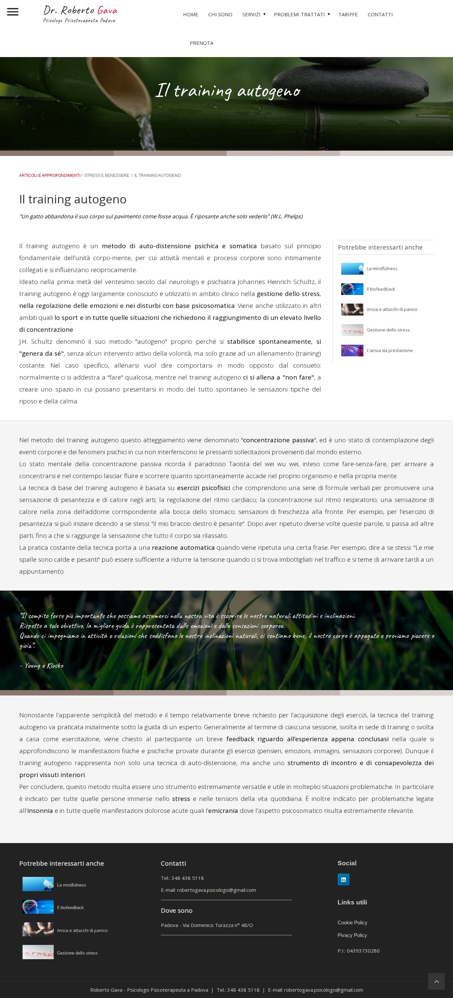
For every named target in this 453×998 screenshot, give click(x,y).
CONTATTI (380, 14)
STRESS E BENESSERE (106, 175)
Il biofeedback (381, 289)
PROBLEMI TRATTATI (299, 14)
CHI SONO (220, 14)
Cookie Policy (352, 922)
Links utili (352, 902)
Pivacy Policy (352, 935)
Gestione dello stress (388, 330)
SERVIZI (251, 14)
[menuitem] (190, 14)
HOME (190, 14)
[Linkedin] (343, 879)
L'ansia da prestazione (390, 350)
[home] (436, 981)
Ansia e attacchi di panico (392, 309)
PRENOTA (201, 42)
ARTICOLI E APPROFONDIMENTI (50, 175)
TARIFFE (348, 14)
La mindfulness (382, 268)
